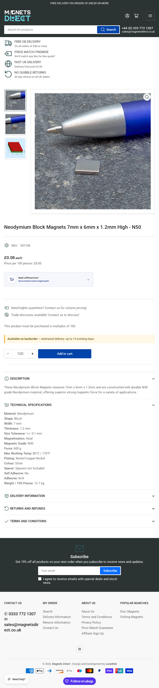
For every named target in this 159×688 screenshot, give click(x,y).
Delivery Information (57, 617)
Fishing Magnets (131, 617)
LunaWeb (111, 663)
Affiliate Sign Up (93, 633)
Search (111, 29)
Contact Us (50, 628)
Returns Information (56, 622)
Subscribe (110, 571)
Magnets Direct (61, 663)
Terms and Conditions (97, 617)
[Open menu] (150, 15)
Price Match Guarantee (97, 628)
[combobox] (62, 29)
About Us (88, 611)
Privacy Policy (91, 622)
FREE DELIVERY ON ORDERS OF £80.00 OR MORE (79, 3)
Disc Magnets (129, 611)
